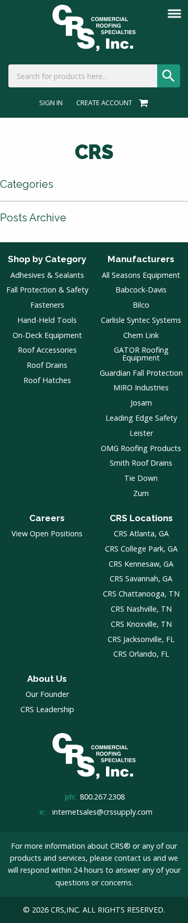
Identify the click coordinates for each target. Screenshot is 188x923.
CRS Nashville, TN (141, 609)
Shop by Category (47, 259)
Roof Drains (47, 365)
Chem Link (141, 335)
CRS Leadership (47, 709)
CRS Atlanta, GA (141, 533)
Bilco (141, 305)
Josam (141, 403)
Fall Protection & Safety (47, 290)
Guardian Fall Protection (141, 373)
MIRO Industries (141, 387)
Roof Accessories (47, 350)
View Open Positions (47, 533)
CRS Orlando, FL (141, 654)
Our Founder (47, 694)
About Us (47, 678)
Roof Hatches (47, 380)
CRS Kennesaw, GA (141, 564)
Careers (47, 518)
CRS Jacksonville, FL (141, 639)
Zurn (141, 493)
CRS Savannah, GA (141, 578)
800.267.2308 (102, 797)
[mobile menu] (174, 13)
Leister (141, 433)
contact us (132, 858)
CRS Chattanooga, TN (141, 594)
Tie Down (141, 478)
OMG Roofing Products (141, 448)
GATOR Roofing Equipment (141, 353)
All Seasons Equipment (141, 275)
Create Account (104, 102)
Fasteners (47, 305)
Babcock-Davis (141, 290)
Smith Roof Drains (141, 463)
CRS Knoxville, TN (141, 624)
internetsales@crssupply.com (102, 812)
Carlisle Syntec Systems (141, 320)
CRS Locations (141, 518)
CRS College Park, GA (141, 549)
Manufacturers (141, 259)
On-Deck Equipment (47, 335)
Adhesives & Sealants (47, 275)
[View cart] (141, 102)
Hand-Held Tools (47, 320)
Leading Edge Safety (141, 418)
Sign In (51, 102)
